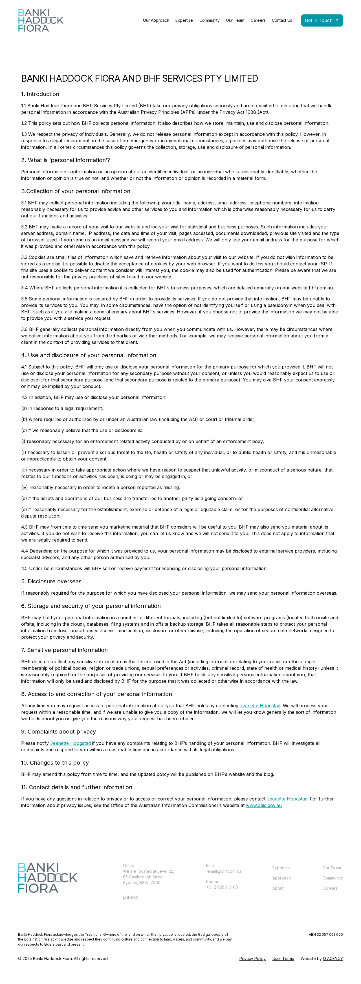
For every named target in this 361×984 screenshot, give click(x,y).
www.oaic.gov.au (264, 805)
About (277, 888)
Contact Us (282, 20)
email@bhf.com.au (223, 871)
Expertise (184, 20)
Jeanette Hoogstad (260, 705)
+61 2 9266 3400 (222, 887)
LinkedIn (130, 897)
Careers (258, 20)
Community (209, 20)
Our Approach (156, 20)
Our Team (235, 20)
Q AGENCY (333, 958)
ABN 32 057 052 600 (326, 934)
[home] (41, 20)
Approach (281, 878)
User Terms (283, 958)
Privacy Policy (252, 958)
